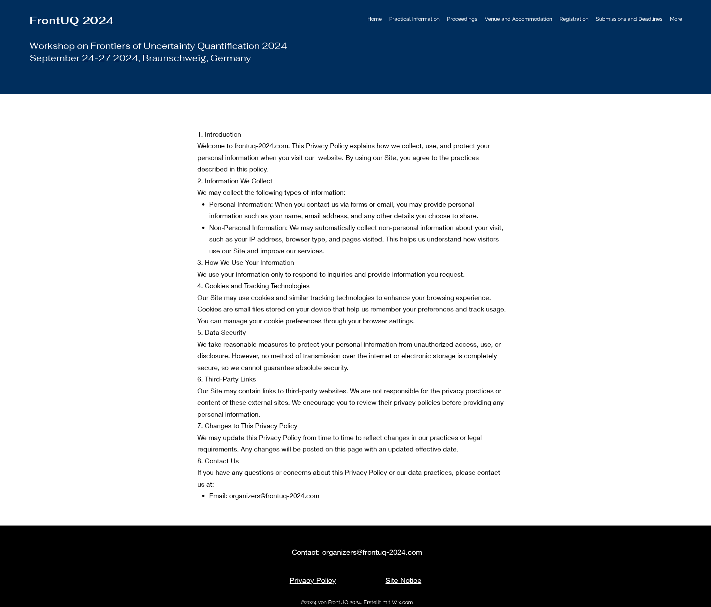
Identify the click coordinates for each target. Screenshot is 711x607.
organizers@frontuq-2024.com (274, 495)
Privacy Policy (313, 580)
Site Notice (403, 580)
